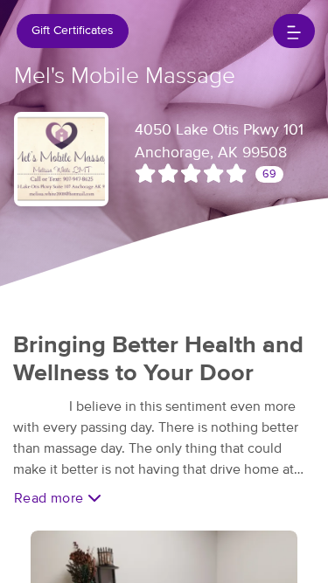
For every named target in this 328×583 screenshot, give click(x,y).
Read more (50, 498)
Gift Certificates (72, 30)
